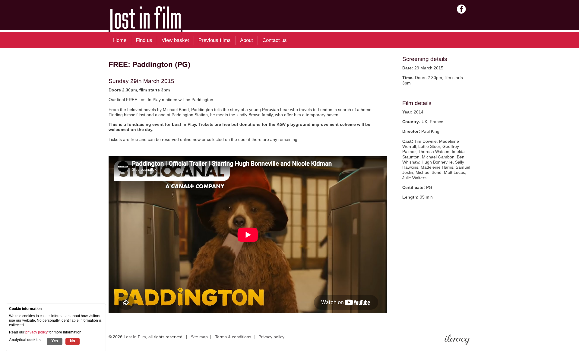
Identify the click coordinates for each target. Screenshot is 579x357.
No (72, 341)
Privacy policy (271, 336)
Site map (199, 336)
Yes (54, 341)
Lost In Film (135, 336)
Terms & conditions (233, 336)
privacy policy (36, 332)
